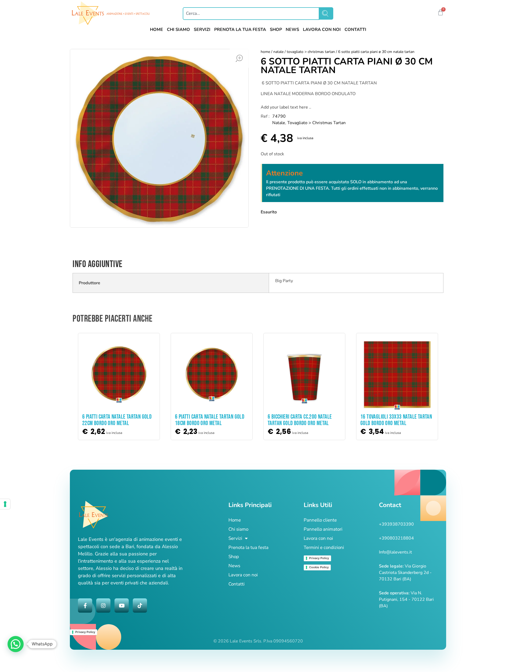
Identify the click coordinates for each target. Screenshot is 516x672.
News (234, 566)
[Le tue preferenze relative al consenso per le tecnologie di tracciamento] (5, 504)
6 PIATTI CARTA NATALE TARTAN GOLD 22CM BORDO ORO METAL (117, 420)
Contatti (236, 584)
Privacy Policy (319, 558)
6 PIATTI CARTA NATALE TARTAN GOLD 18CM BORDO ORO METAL (209, 420)
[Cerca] (326, 13)
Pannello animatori (323, 529)
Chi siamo (238, 529)
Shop (233, 557)
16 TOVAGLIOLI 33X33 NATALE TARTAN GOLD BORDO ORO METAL (396, 420)
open (239, 58)
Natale (278, 51)
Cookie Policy (319, 567)
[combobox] (251, 13)
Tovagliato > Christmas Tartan (311, 51)
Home (265, 51)
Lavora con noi (243, 575)
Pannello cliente (320, 520)
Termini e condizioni (324, 547)
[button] (432, 13)
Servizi (235, 538)
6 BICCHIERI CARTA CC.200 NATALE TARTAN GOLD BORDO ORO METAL (300, 420)
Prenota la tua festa (248, 547)
